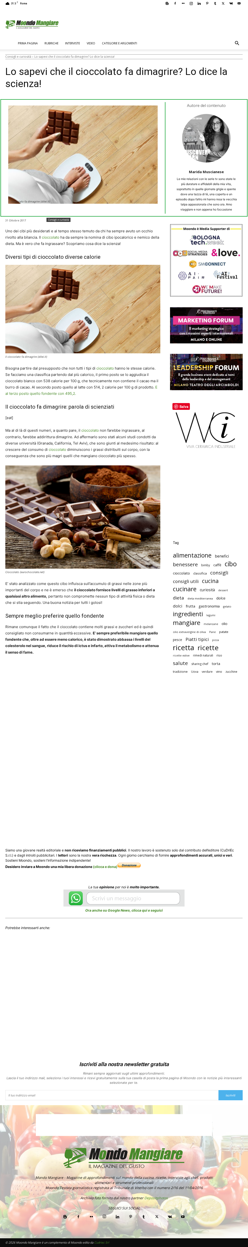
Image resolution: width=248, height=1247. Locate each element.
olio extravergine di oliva (189, 632)
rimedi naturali (203, 655)
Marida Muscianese (206, 171)
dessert (223, 590)
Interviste (72, 43)
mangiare (186, 622)
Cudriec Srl (101, 1242)
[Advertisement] (206, 498)
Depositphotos (156, 1198)
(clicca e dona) (105, 867)
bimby (205, 565)
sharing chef (199, 664)
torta (216, 663)
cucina (210, 580)
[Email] (102, 670)
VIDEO (91, 43)
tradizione (180, 672)
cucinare (184, 588)
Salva (68, 670)
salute (180, 663)
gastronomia (209, 606)
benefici (222, 556)
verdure (207, 672)
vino (219, 671)
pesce (177, 639)
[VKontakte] (231, 3)
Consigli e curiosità (18, 57)
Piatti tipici (197, 639)
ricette (208, 647)
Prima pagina (28, 43)
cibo (231, 563)
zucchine (231, 672)
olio (224, 623)
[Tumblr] (215, 3)
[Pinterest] (207, 3)
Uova (194, 672)
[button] (237, 43)
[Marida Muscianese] (206, 138)
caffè (217, 565)
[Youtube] (239, 3)
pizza (215, 640)
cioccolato (51, 237)
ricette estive (181, 655)
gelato (227, 606)
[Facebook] (175, 3)
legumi (210, 615)
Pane (212, 632)
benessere (185, 564)
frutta (190, 606)
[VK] (135, 670)
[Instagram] (191, 3)
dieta (178, 597)
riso (219, 655)
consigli (219, 572)
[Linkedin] (199, 3)
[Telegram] (124, 670)
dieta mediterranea (200, 598)
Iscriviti (230, 1095)
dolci (177, 605)
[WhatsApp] (80, 670)
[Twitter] (223, 3)
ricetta (183, 647)
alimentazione (192, 555)
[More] (147, 670)
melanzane (211, 624)
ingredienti (188, 613)
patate (223, 632)
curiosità (207, 589)
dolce (220, 598)
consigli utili (186, 581)
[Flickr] (183, 3)
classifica (200, 573)
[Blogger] (167, 3)
